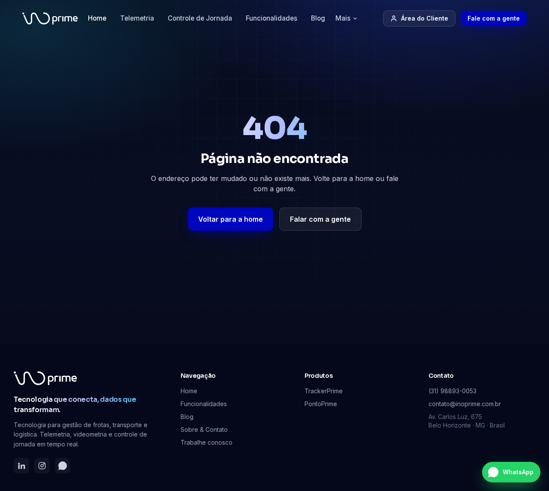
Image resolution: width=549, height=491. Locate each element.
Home (97, 18)
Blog (318, 18)
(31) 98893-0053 (452, 391)
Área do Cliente (424, 18)
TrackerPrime (324, 391)
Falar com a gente (320, 219)
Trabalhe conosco (206, 442)
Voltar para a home (230, 219)
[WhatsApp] (62, 465)
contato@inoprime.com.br (464, 403)
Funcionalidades (271, 18)
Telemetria (137, 18)
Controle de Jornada (200, 18)
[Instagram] (42, 465)
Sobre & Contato (204, 429)
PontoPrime (321, 403)
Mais (342, 18)
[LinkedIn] (21, 465)
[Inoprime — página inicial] (50, 18)
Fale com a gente (494, 18)
